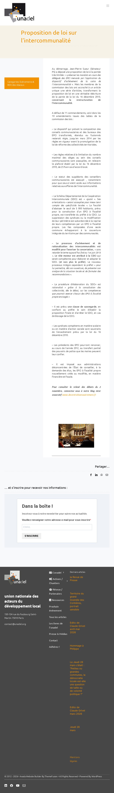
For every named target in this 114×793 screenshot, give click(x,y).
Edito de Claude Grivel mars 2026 (77, 710)
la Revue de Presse (76, 579)
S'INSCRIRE (31, 536)
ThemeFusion (51, 776)
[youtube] (17, 785)
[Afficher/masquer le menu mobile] (108, 5)
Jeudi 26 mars (75, 728)
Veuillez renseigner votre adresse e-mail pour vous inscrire (56, 520)
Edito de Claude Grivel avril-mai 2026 (77, 627)
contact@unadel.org (15, 623)
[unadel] (15, 571)
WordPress (97, 776)
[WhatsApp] (101, 475)
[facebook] (11, 785)
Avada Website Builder (30, 776)
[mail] (24, 785)
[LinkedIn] (96, 475)
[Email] (107, 475)
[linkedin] (5, 785)
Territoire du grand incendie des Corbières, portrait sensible (77, 601)
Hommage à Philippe (77, 647)
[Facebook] (91, 475)
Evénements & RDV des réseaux (20, 83)
